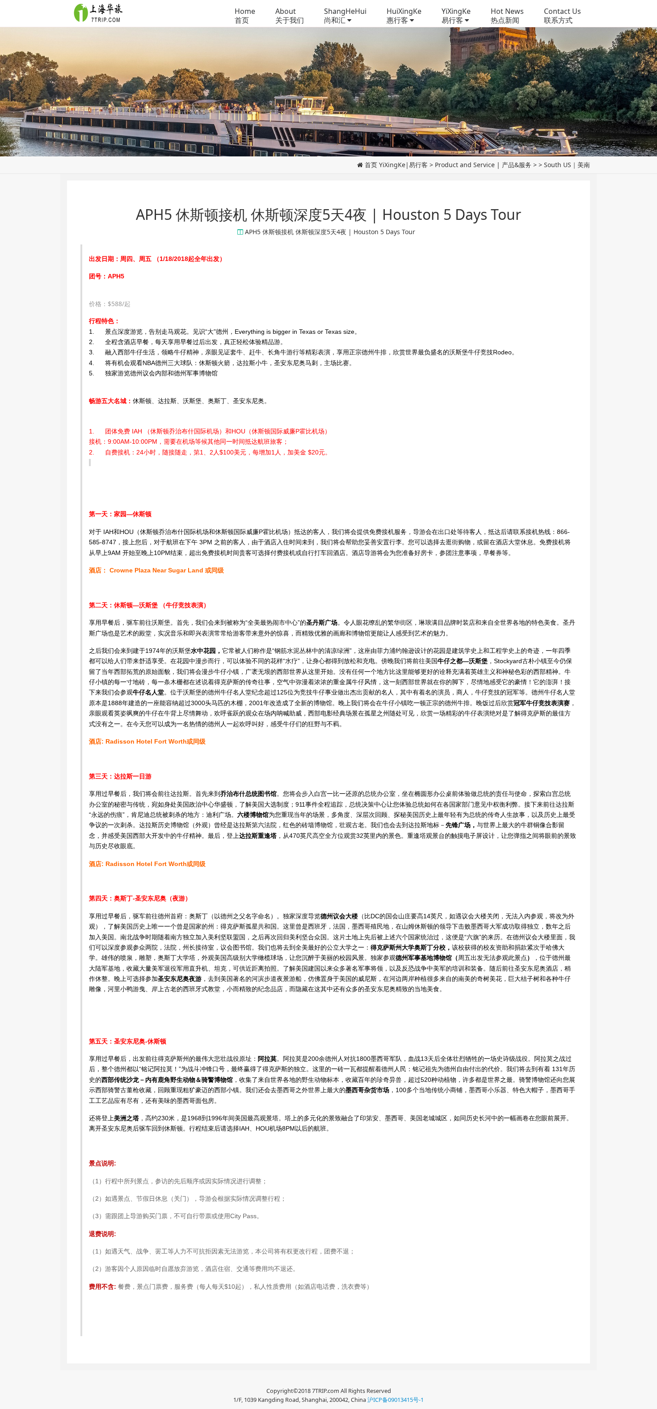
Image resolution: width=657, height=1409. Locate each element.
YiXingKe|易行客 (403, 164)
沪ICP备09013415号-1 (395, 1400)
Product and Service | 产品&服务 (483, 164)
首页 (371, 164)
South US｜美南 (567, 164)
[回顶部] (645, 1397)
